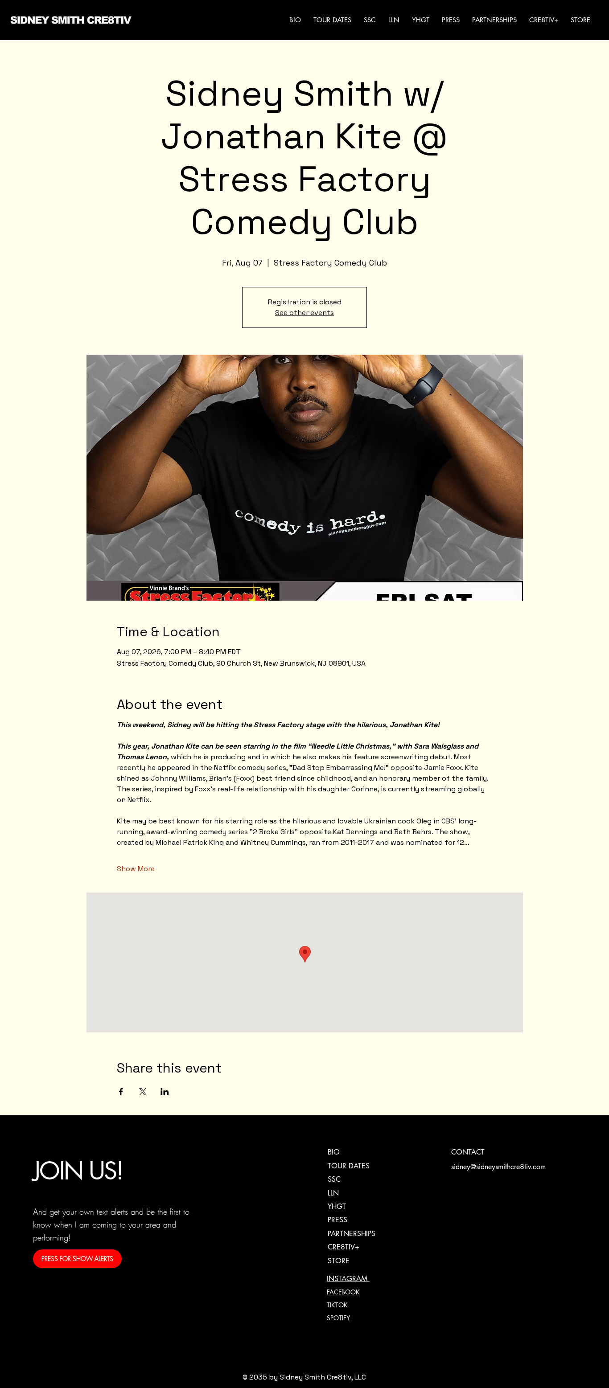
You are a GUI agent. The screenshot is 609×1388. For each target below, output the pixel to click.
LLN (333, 1193)
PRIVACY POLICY (474, 1278)
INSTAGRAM (348, 1278)
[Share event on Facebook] (121, 1091)
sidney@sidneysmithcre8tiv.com (498, 1166)
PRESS (337, 1219)
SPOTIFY (338, 1318)
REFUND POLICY (473, 1303)
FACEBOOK (343, 1292)
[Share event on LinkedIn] (164, 1091)
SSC (334, 1179)
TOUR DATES (349, 1166)
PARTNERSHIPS (351, 1233)
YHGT (337, 1206)
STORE (339, 1260)
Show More (136, 868)
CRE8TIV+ (343, 1247)
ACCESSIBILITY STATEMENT (491, 1316)
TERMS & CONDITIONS (483, 1291)
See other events (304, 312)
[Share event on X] (143, 1091)
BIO (334, 1152)
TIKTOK (337, 1305)
